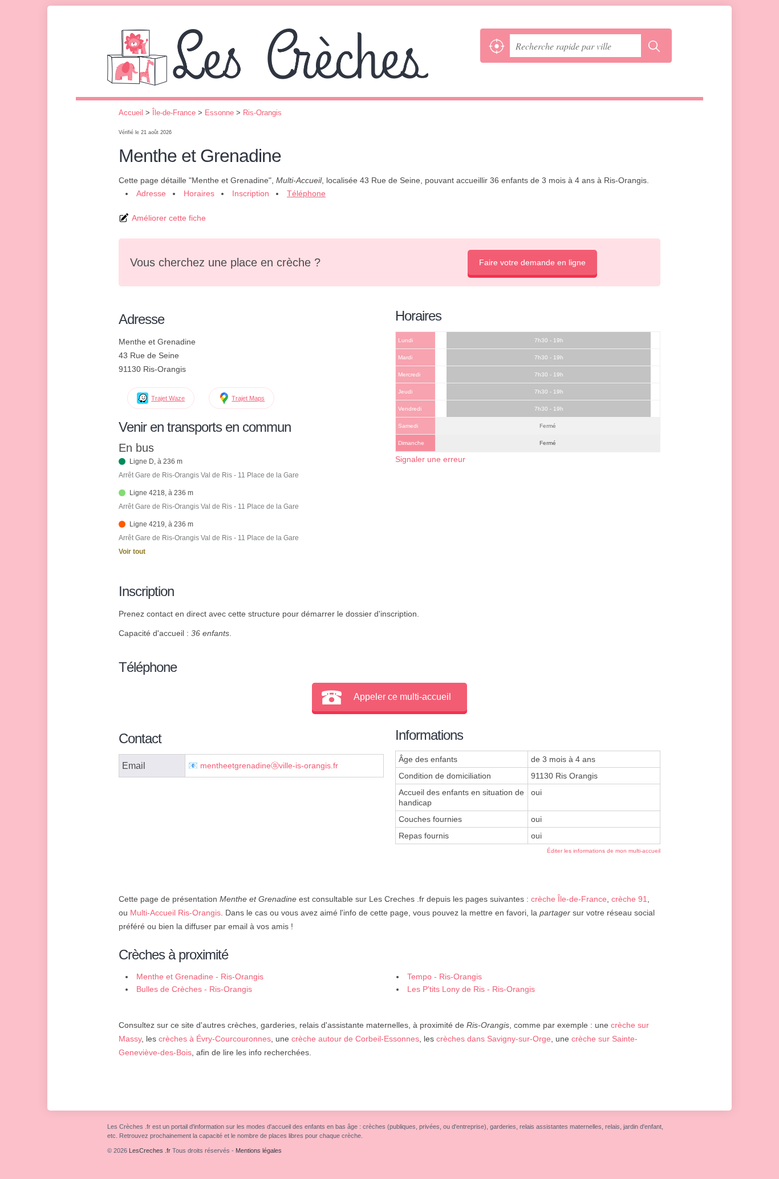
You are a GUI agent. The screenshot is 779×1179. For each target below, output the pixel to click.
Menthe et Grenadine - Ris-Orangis (199, 976)
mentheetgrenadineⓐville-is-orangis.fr (269, 765)
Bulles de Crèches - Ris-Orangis (194, 989)
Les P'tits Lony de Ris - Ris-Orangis (471, 989)
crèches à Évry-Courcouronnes (215, 1038)
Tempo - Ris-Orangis (444, 976)
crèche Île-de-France (569, 899)
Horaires (199, 193)
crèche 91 (629, 899)
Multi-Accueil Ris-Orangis (175, 912)
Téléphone (306, 193)
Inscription (250, 193)
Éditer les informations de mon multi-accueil (603, 851)
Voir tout (132, 552)
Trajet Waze (168, 398)
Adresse (151, 193)
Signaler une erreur (430, 459)
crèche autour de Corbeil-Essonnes (355, 1038)
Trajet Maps (248, 398)
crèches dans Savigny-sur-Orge (493, 1038)
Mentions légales (259, 1150)
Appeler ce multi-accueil (402, 697)
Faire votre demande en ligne (532, 262)
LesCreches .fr (290, 63)
